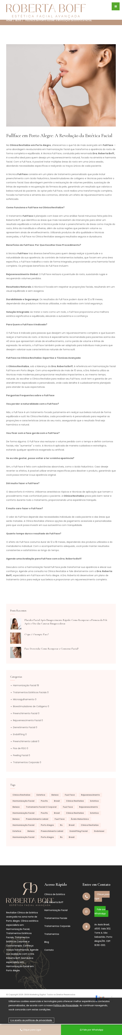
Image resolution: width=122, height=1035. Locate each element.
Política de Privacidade (65, 1005)
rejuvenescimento (90, 795)
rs (61, 825)
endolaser (99, 831)
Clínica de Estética (54, 894)
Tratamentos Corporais (27, 762)
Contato (49, 950)
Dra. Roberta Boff (53, 902)
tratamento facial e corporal (41, 807)
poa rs (44, 801)
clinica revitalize (21, 795)
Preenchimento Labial (26, 741)
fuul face (70, 795)
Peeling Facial (21, 755)
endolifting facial (79, 831)
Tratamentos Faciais (55, 918)
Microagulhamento (24, 699)
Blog (18, 20)
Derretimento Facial (25, 727)
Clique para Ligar (102, 896)
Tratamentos (51, 934)
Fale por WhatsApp (100, 911)
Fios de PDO (20, 748)
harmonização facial (23, 801)
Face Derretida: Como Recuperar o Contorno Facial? (51, 648)
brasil (57, 801)
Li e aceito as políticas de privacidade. (31, 1020)
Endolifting (20, 734)
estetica (41, 795)
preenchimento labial (37, 819)
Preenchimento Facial (26, 713)
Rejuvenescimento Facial (28, 720)
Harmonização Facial (26, 685)
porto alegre (47, 825)
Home (9, 20)
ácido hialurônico (80, 819)
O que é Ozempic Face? (36, 634)
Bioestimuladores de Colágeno (31, 706)
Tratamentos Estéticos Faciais (31, 692)
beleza (54, 795)
